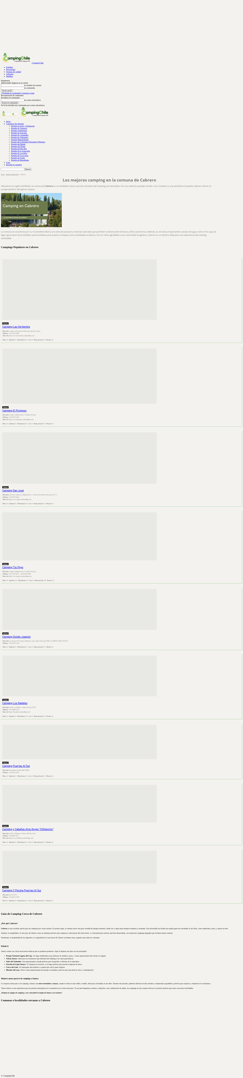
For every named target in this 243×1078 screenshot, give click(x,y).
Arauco (124, 1015)
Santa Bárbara (124, 1058)
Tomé (123, 1065)
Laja (124, 1031)
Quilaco (124, 1047)
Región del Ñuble (18, 146)
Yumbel (124, 1070)
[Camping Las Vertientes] (79, 289)
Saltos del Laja (123, 1054)
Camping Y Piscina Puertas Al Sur (21, 890)
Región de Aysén (18, 158)
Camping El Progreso (14, 410)
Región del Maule (18, 144)
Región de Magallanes (20, 160)
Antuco (124, 1013)
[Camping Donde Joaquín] (79, 609)
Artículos (9, 74)
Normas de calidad (13, 72)
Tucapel (123, 1068)
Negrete (124, 1045)
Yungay (124, 1072)
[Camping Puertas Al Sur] (79, 742)
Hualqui (123, 1029)
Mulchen (123, 1040)
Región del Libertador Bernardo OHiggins (28, 142)
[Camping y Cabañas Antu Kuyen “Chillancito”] (79, 804)
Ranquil (124, 1052)
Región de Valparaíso (19, 137)
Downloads (10, 69)
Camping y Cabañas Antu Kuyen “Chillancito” (27, 829)
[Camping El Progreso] (79, 376)
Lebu (123, 1033)
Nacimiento (123, 1042)
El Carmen (124, 1027)
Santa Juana (123, 1061)
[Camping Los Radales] (79, 676)
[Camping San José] (79, 458)
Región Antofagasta (19, 131)
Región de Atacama (19, 133)
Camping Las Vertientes (16, 326)
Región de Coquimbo (19, 135)
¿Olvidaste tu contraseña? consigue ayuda (17, 93)
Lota (123, 1038)
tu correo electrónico (32, 100)
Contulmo (124, 1024)
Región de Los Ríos (19, 153)
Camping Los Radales (14, 703)
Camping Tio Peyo (12, 567)
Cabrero (5, 323)
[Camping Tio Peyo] (79, 536)
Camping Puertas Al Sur (16, 765)
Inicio (8, 121)
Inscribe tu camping (14, 165)
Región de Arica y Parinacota (23, 126)
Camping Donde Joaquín (16, 636)
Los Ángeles (123, 1036)
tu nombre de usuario (32, 85)
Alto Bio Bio (123, 1011)
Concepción (123, 1022)
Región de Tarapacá (19, 128)
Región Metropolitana (20, 140)
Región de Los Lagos (19, 156)
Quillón (124, 1049)
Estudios (9, 67)
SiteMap (9, 76)
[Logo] (10, 117)
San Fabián (123, 1056)
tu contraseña (29, 88)
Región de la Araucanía (20, 151)
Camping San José (13, 490)
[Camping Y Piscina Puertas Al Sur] (79, 867)
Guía (8, 162)
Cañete (124, 1017)
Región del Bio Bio (19, 149)
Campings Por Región (15, 124)
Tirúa (123, 1063)
